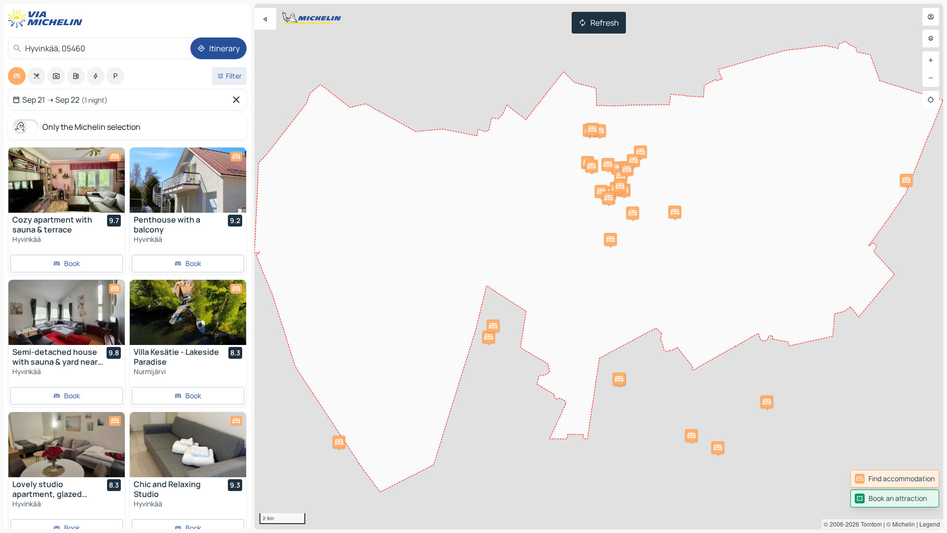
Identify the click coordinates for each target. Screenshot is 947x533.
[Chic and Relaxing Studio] (188, 444)
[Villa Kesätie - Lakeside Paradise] (188, 312)
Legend (929, 524)
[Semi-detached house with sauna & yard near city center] (66, 312)
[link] (894, 479)
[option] (17, 76)
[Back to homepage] (47, 19)
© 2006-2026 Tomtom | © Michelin (869, 524)
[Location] (930, 100)
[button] (632, 212)
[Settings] (930, 38)
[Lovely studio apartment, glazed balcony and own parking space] (66, 444)
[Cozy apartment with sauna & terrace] (66, 180)
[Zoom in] (930, 60)
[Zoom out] (930, 78)
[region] (599, 266)
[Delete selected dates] (238, 100)
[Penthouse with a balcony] (188, 180)
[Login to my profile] (930, 17)
